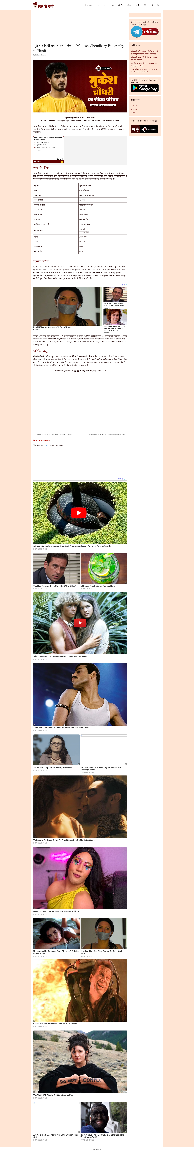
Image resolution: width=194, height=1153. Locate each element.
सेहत (112, 5)
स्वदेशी (144, 5)
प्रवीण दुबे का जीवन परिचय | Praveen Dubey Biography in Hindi (106, 434)
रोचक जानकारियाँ (89, 5)
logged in (46, 445)
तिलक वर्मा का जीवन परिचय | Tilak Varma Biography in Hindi (54, 434)
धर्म (99, 5)
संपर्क (151, 5)
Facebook (134, 106)
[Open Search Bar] (158, 4)
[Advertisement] (80, 28)
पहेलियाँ (137, 5)
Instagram (134, 109)
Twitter (133, 112)
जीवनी (105, 5)
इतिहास (129, 5)
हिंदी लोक (120, 5)
